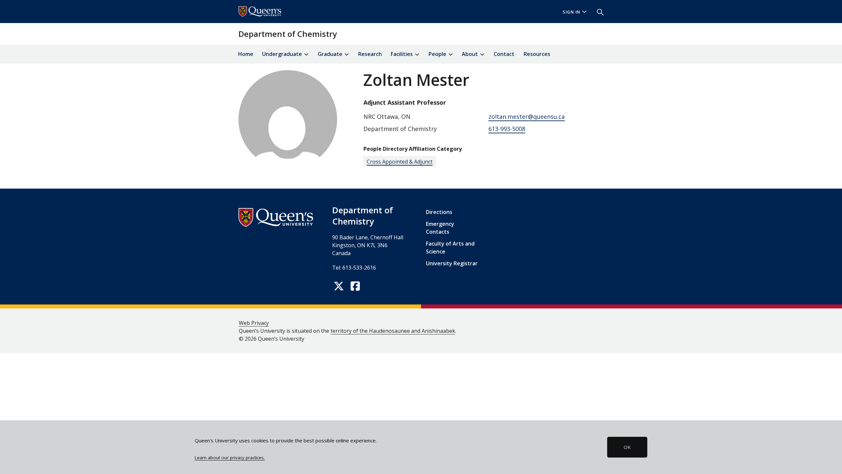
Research (370, 54)
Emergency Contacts (440, 227)
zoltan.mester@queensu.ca (526, 116)
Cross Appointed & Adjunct (400, 161)
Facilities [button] (402, 54)
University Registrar (452, 263)
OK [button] (627, 447)
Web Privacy (254, 323)
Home (245, 54)
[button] (598, 11)
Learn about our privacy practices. (230, 458)
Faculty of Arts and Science (450, 247)
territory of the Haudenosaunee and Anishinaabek (393, 330)
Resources (537, 54)
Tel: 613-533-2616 (354, 267)
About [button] (470, 54)
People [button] (438, 54)
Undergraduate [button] (282, 54)
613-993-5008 (506, 129)
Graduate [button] (331, 54)
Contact (504, 54)
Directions (439, 212)
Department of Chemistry (287, 33)
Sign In (572, 12)
